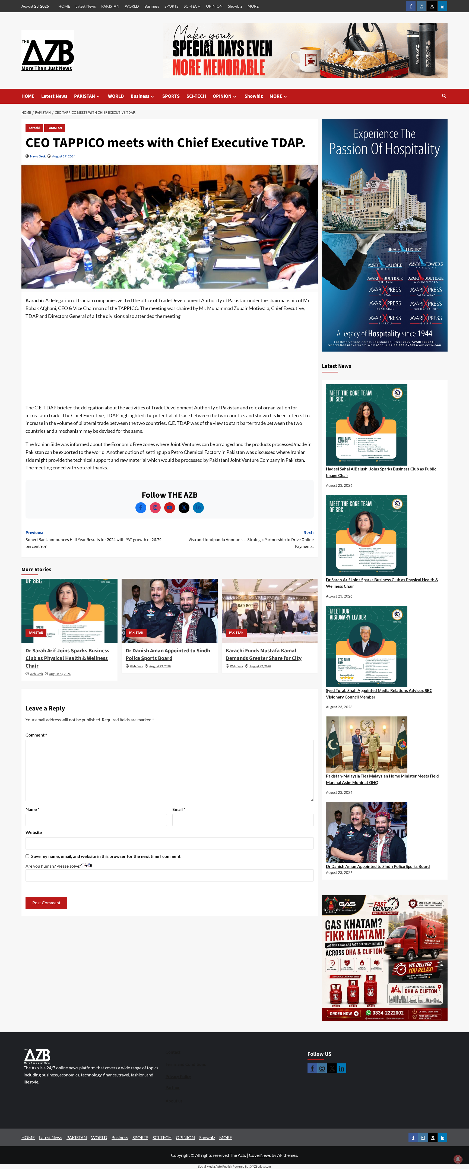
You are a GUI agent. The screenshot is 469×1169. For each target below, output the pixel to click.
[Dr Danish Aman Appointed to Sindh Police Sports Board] (170, 611)
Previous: (93, 539)
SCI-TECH (192, 6)
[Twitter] (184, 507)
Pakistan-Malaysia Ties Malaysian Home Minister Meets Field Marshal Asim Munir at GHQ (382, 779)
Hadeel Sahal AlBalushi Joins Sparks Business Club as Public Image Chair (381, 472)
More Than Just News (46, 68)
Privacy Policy (178, 1076)
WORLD (132, 6)
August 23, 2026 (60, 674)
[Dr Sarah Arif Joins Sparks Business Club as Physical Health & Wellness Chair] (69, 611)
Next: (251, 539)
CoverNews (260, 1155)
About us (174, 1100)
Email (178, 809)
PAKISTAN (110, 6)
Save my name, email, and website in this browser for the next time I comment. (106, 856)
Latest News (85, 6)
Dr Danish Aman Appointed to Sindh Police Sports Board (168, 654)
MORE (253, 6)
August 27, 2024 (63, 156)
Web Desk (36, 674)
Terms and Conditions (186, 1064)
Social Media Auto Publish (215, 1166)
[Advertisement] (170, 364)
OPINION (214, 6)
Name (32, 809)
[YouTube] (169, 507)
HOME (64, 6)
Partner (173, 1087)
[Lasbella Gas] (385, 958)
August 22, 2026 (260, 666)
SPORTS (171, 6)
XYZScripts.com (260, 1166)
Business (151, 6)
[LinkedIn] (198, 507)
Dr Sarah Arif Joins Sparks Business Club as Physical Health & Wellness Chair (67, 658)
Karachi (34, 128)
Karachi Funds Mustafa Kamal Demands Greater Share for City (264, 654)
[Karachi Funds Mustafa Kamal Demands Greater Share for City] (270, 611)
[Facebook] (140, 507)
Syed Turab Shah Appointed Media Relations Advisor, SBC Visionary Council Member (379, 693)
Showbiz (235, 6)
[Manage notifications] (458, 1159)
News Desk (38, 156)
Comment (36, 734)
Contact (173, 1052)
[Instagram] (155, 507)
